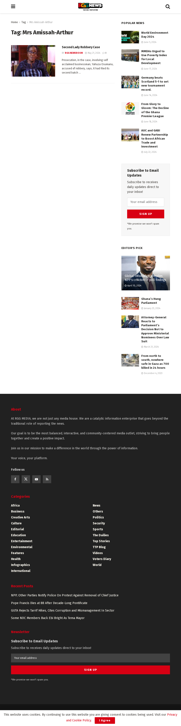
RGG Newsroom (74, 53)
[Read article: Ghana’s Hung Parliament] (130, 303)
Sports (98, 529)
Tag (23, 22)
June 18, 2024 (150, 121)
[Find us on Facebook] (15, 479)
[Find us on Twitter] (26, 479)
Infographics (20, 565)
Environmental (21, 547)
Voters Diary (102, 559)
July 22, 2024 (149, 152)
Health (16, 559)
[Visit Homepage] (90, 7)
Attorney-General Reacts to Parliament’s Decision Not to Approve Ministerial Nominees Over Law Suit (155, 329)
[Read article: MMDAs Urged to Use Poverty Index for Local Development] (130, 55)
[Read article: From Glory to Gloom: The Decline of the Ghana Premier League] (130, 108)
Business (18, 511)
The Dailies (101, 535)
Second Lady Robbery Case (81, 47)
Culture (16, 523)
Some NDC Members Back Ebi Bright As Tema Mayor (48, 618)
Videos (98, 553)
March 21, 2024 (151, 347)
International (20, 571)
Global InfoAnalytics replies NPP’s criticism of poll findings (145, 278)
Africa (15, 505)
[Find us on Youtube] (36, 479)
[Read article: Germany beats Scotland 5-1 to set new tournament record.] (130, 82)
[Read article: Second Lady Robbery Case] (33, 61)
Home (14, 22)
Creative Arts (20, 517)
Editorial (17, 529)
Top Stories (101, 541)
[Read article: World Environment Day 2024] (130, 37)
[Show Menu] (13, 6)
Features (17, 553)
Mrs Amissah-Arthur (41, 22)
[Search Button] (168, 6)
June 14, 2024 (150, 95)
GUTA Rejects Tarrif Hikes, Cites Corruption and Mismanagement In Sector (62, 610)
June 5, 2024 (149, 42)
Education (18, 535)
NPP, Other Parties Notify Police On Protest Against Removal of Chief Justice (65, 595)
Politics (98, 517)
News (96, 505)
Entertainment (21, 541)
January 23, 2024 (151, 308)
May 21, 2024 (93, 53)
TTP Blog (99, 547)
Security (99, 523)
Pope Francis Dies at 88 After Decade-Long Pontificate (49, 603)
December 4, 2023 (152, 373)
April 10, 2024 (134, 285)
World (97, 565)
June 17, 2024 (150, 69)
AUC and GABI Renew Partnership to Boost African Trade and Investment (154, 138)
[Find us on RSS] (47, 479)
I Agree (105, 720)
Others (98, 511)
